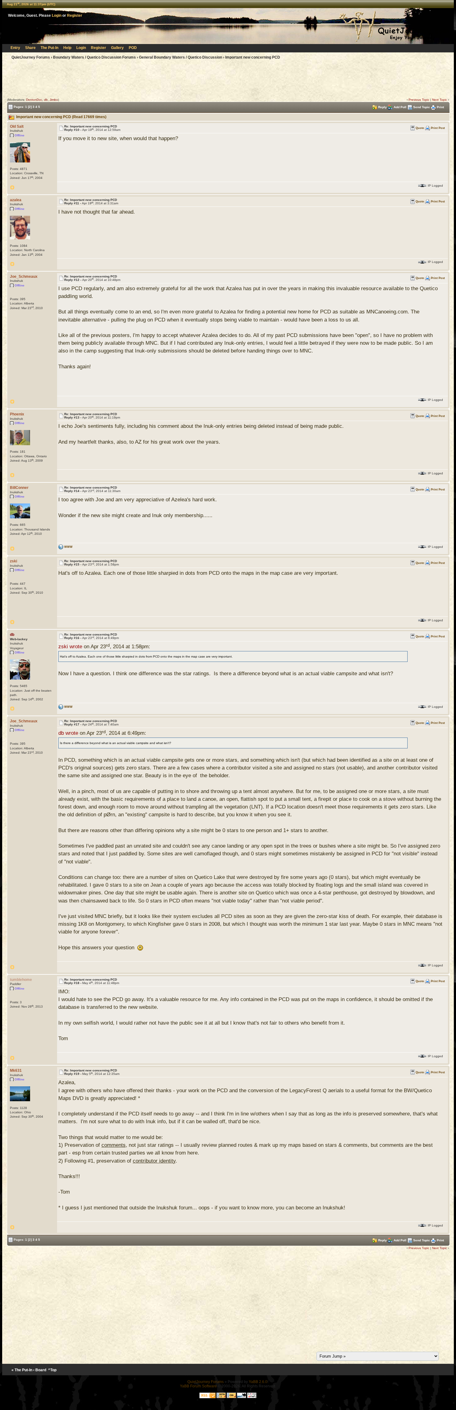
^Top (52, 1370)
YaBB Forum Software (198, 1386)
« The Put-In (21, 1370)
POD (133, 48)
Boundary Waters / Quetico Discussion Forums (94, 57)
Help (67, 48)
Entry (15, 48)
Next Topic (439, 99)
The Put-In (49, 48)
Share (30, 48)
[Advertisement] (228, 80)
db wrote (68, 733)
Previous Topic (419, 99)
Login (56, 15)
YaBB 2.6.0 (258, 1382)
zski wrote (70, 647)
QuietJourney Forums (30, 57)
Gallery (117, 48)
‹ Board (39, 1370)
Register (74, 15)
